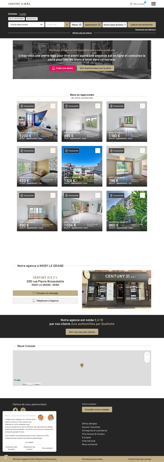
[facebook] (15, 410)
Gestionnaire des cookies (139, 459)
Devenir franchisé (91, 427)
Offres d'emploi (89, 423)
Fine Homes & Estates (93, 433)
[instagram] (23, 410)
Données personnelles (92, 459)
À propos (86, 437)
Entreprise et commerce (94, 430)
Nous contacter (90, 444)
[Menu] (153, 3)
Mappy (37, 384)
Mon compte (139, 4)
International (88, 440)
